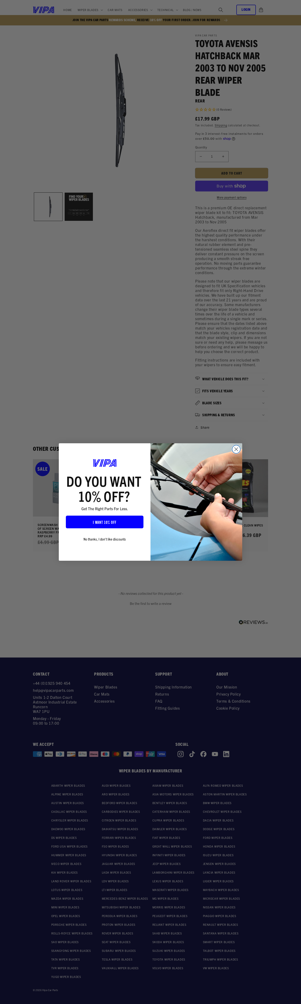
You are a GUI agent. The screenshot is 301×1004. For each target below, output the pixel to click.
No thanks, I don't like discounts (104, 539)
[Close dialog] (236, 449)
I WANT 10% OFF (104, 522)
